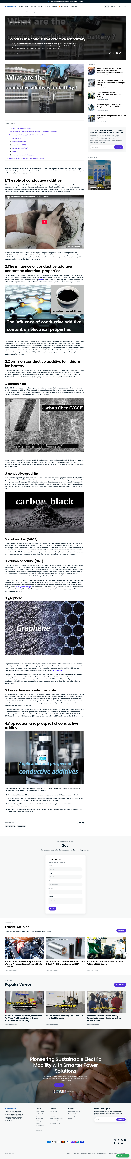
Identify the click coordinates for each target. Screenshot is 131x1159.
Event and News (40, 1125)
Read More (121, 930)
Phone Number (52, 881)
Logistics (52, 1113)
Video (37, 1128)
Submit (52, 908)
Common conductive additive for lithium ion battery (27, 135)
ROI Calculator (39, 1118)
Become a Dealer (72, 1113)
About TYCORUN (40, 1111)
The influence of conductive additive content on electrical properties (33, 132)
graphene (15, 152)
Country (51, 888)
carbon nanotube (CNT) (20, 148)
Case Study (38, 1123)
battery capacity (58, 670)
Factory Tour (39, 1116)
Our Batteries (39, 1130)
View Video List (120, 985)
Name (50, 866)
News (10, 12)
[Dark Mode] (106, 6)
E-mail (50, 873)
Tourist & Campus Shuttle (56, 1118)
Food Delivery (53, 1111)
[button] (114, 6)
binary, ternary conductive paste (23, 155)
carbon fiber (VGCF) (19, 145)
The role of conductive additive (20, 128)
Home (6, 12)
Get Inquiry (59, 1085)
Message (51, 896)
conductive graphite (19, 142)
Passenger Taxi (53, 1116)
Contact (70, 1118)
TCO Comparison (40, 1121)
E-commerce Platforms (56, 1121)
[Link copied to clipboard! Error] (110, 53)
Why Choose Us (40, 1113)
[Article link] (107, 72)
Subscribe (118, 147)
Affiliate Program (72, 1116)
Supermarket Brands (55, 1123)
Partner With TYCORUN (74, 1111)
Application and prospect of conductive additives (26, 158)
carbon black (16, 138)
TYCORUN (11, 1153)
